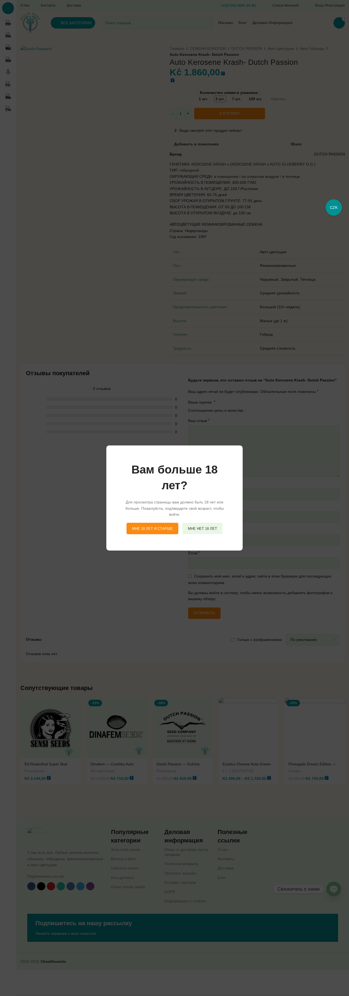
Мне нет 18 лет (202, 529)
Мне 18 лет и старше (152, 529)
